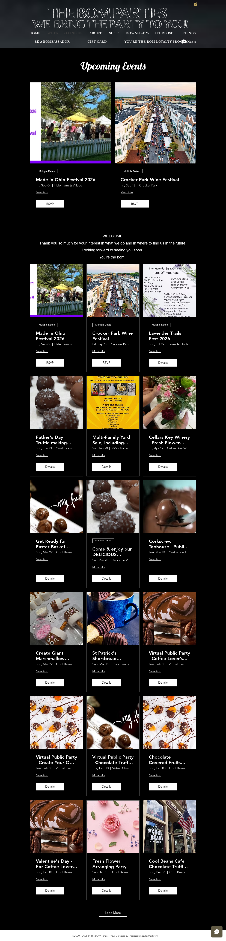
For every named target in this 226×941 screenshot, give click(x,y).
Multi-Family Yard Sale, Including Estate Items (111, 439)
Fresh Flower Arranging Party (109, 863)
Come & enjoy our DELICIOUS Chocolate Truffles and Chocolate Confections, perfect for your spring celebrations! (112, 551)
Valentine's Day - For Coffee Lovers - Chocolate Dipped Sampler (55, 863)
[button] (195, 4)
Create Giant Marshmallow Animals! (50, 655)
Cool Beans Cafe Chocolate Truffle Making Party (167, 863)
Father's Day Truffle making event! (51, 439)
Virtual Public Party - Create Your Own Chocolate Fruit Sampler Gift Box (56, 759)
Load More (113, 913)
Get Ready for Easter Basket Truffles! (51, 544)
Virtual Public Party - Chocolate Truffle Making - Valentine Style (113, 759)
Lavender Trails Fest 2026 (165, 335)
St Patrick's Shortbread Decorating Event (111, 655)
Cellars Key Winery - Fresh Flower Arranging (169, 439)
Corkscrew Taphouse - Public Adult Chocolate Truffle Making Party (167, 544)
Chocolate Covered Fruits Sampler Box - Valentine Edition (167, 759)
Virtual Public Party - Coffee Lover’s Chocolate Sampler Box (169, 655)
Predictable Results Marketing (143, 935)
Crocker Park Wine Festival (150, 179)
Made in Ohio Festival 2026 (65, 179)
